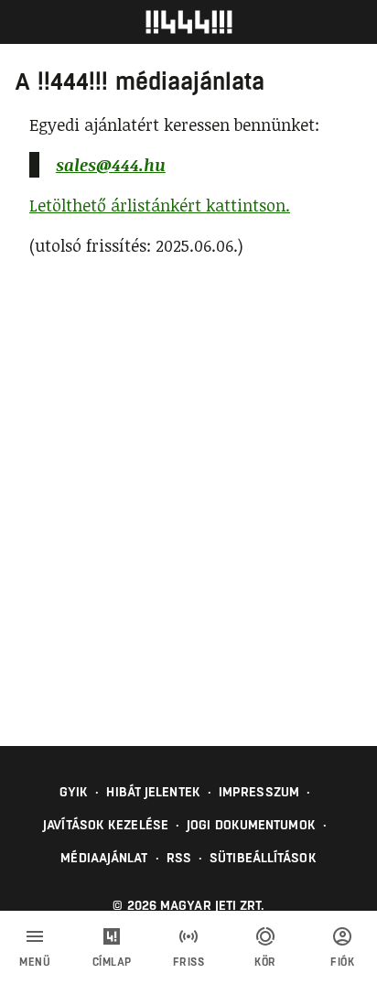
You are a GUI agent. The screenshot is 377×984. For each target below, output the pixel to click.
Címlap (112, 962)
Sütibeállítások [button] (263, 857)
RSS (179, 857)
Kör (265, 962)
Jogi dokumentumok (251, 824)
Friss (189, 962)
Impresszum (259, 791)
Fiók (342, 962)
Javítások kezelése (105, 824)
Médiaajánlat (103, 857)
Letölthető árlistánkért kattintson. (159, 205)
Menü (34, 962)
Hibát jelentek (152, 791)
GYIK (73, 791)
